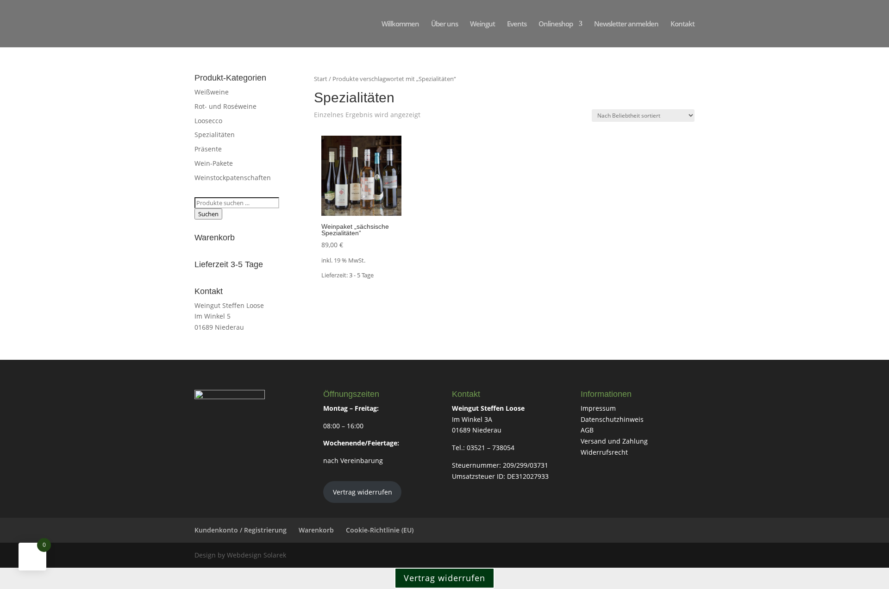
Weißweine (211, 92)
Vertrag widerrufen (362, 492)
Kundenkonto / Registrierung (240, 530)
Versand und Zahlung (614, 441)
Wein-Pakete (213, 163)
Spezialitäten (214, 134)
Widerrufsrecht (604, 452)
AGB (587, 430)
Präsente (208, 148)
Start (320, 79)
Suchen (208, 214)
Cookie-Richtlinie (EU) (379, 530)
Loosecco (208, 120)
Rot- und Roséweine (225, 106)
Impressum (598, 408)
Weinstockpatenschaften (232, 177)
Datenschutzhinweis (612, 419)
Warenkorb (316, 530)
